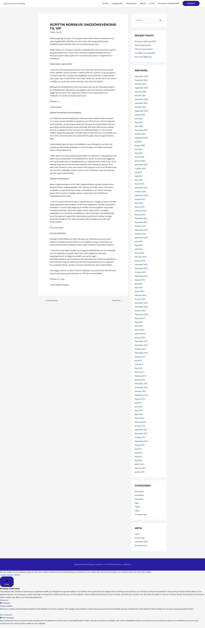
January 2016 (140, 260)
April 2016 (139, 249)
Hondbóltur (139, 495)
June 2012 (139, 406)
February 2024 (140, 91)
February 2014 (140, 333)
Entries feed (139, 538)
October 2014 (140, 310)
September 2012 (141, 395)
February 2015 (140, 295)
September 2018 (141, 195)
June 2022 (139, 118)
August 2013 (140, 357)
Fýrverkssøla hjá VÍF (143, 45)
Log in (137, 534)
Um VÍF (152, 3)
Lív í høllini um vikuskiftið (145, 53)
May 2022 (138, 122)
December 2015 (141, 264)
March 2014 (139, 330)
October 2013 (140, 349)
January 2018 (140, 214)
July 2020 (138, 149)
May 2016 (138, 245)
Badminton (139, 491)
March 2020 (139, 157)
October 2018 (140, 191)
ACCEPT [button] (17, 575)
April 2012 (139, 414)
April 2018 (139, 203)
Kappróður (139, 499)
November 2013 (141, 345)
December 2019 (141, 164)
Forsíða (105, 3)
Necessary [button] (4, 600)
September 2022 (141, 111)
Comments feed (141, 542)
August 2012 (140, 399)
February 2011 (140, 468)
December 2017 (141, 218)
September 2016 (141, 237)
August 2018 (140, 199)
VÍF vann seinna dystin (144, 49)
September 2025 (141, 76)
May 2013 (138, 368)
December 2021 (141, 130)
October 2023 (140, 95)
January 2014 (140, 337)
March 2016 (139, 253)
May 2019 (138, 176)
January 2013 (140, 380)
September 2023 (141, 99)
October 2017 (140, 226)
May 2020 (138, 153)
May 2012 (138, 410)
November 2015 (141, 268)
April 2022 (139, 126)
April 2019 (139, 180)
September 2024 (141, 88)
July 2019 (138, 172)
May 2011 (138, 456)
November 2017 (141, 222)
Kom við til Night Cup (143, 57)
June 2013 (139, 364)
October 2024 (140, 84)
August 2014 (140, 318)
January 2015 (140, 299)
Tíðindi (52, 32)
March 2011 (139, 464)
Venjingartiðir (117, 3)
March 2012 (139, 418)
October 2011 (140, 437)
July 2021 (138, 141)
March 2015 (139, 291)
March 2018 (139, 207)
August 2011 (140, 445)
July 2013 (138, 360)
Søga (137, 503)
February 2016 (140, 257)
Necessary (6, 603)
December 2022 (141, 103)
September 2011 (141, 441)
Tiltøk (137, 510)
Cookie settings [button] (7, 575)
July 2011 (138, 449)
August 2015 (140, 280)
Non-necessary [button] (6, 615)
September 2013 (141, 353)
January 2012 (140, 426)
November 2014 (141, 307)
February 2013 (140, 376)
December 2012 (141, 383)
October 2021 (140, 134)
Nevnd (142, 3)
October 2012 (140, 391)
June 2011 (139, 453)
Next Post (117, 300)
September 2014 (141, 314)
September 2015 (141, 276)
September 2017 (141, 230)
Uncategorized (141, 514)
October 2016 (140, 234)
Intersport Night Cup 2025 (145, 41)
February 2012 (140, 422)
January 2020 (140, 161)
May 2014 (138, 322)
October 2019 (140, 168)
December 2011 (141, 429)
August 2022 (140, 115)
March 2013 (139, 372)
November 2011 (141, 433)
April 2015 (139, 287)
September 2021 (141, 138)
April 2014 (139, 326)
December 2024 (141, 80)
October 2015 (140, 272)
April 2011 (139, 460)
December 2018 (141, 188)
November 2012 (141, 387)
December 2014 (141, 303)
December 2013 (141, 341)
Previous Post (51, 300)
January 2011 (140, 472)
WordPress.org (141, 545)
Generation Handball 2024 (168, 3)
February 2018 (140, 211)
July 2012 (138, 403)
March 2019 (139, 184)
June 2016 (139, 241)
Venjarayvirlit (131, 3)
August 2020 (140, 145)
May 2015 (138, 284)
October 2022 (140, 107)
